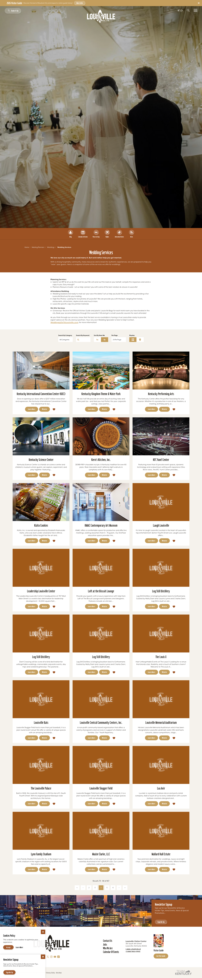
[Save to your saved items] (54, 409)
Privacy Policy (50, 972)
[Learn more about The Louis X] (161, 633)
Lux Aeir (161, 788)
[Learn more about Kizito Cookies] (41, 502)
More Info (79, 3)
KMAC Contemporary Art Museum (101, 525)
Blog (70, 237)
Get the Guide (160, 956)
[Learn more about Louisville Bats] (41, 699)
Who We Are (108, 948)
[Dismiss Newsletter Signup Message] (43, 957)
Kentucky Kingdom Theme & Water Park (101, 394)
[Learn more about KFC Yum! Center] (161, 436)
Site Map (59, 972)
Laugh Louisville (161, 525)
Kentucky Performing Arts (161, 394)
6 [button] (113, 888)
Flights (107, 237)
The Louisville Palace (41, 788)
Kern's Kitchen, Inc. (101, 460)
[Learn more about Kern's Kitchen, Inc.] (101, 436)
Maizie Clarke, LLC (101, 854)
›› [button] (125, 888)
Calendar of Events (83, 237)
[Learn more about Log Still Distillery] (161, 568)
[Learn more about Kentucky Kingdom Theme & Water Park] (101, 370)
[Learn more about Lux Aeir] (161, 765)
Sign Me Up (160, 922)
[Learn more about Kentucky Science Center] (41, 436)
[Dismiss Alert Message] (199, 3)
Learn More (31, 409)
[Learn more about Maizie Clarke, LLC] (101, 831)
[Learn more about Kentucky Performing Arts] (161, 370)
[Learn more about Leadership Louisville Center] (41, 568)
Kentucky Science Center (41, 460)
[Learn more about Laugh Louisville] (161, 502)
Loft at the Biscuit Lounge (101, 591)
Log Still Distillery (161, 591)
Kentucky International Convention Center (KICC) (41, 394)
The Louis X (160, 657)
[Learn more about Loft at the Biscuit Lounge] (101, 568)
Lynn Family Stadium (41, 854)
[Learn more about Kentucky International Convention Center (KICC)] (41, 370)
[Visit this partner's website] (183, 972)
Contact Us (107, 940)
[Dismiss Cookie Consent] (43, 932)
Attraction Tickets (119, 237)
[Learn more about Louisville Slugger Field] (101, 765)
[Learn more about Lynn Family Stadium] (41, 831)
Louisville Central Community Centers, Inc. (101, 722)
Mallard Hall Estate (161, 854)
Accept (8, 947)
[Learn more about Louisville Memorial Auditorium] (161, 699)
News (131, 237)
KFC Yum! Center (161, 460)
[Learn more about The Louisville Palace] (41, 765)
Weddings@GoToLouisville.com (64, 322)
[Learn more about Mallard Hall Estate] (161, 831)
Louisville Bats (41, 722)
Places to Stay (96, 237)
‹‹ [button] (77, 888)
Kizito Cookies (41, 525)
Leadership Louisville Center (41, 591)
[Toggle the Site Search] (188, 10)
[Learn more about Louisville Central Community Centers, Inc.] (101, 699)
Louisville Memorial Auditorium (161, 722)
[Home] (101, 16)
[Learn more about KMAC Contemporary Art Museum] (101, 502)
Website (44, 409)
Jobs (105, 944)
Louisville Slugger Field (101, 788)
